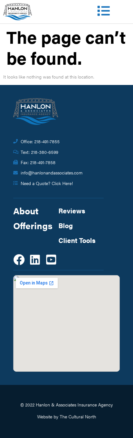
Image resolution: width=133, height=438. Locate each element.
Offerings (32, 225)
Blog (65, 225)
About (25, 210)
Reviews (71, 210)
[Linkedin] (35, 259)
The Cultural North (78, 416)
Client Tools (77, 240)
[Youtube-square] (51, 259)
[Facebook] (19, 259)
